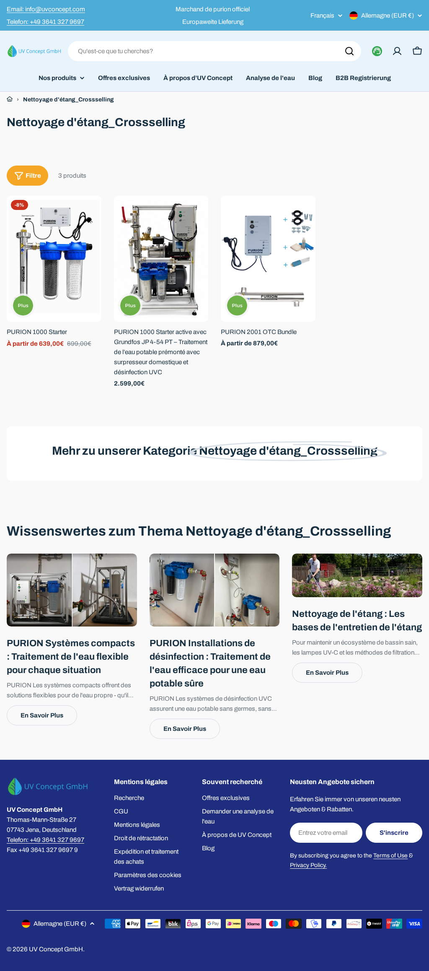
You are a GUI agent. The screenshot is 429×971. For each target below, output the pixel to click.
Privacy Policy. (308, 865)
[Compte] (397, 51)
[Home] (10, 99)
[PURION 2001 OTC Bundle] (268, 259)
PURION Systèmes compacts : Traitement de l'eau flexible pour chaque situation (71, 656)
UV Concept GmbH (56, 949)
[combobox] (214, 51)
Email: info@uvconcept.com (46, 9)
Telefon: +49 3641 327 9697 (45, 21)
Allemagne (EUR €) (387, 15)
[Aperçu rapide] (89, 214)
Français (322, 16)
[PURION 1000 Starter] (54, 259)
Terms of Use (390, 855)
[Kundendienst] (377, 51)
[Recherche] (349, 51)
